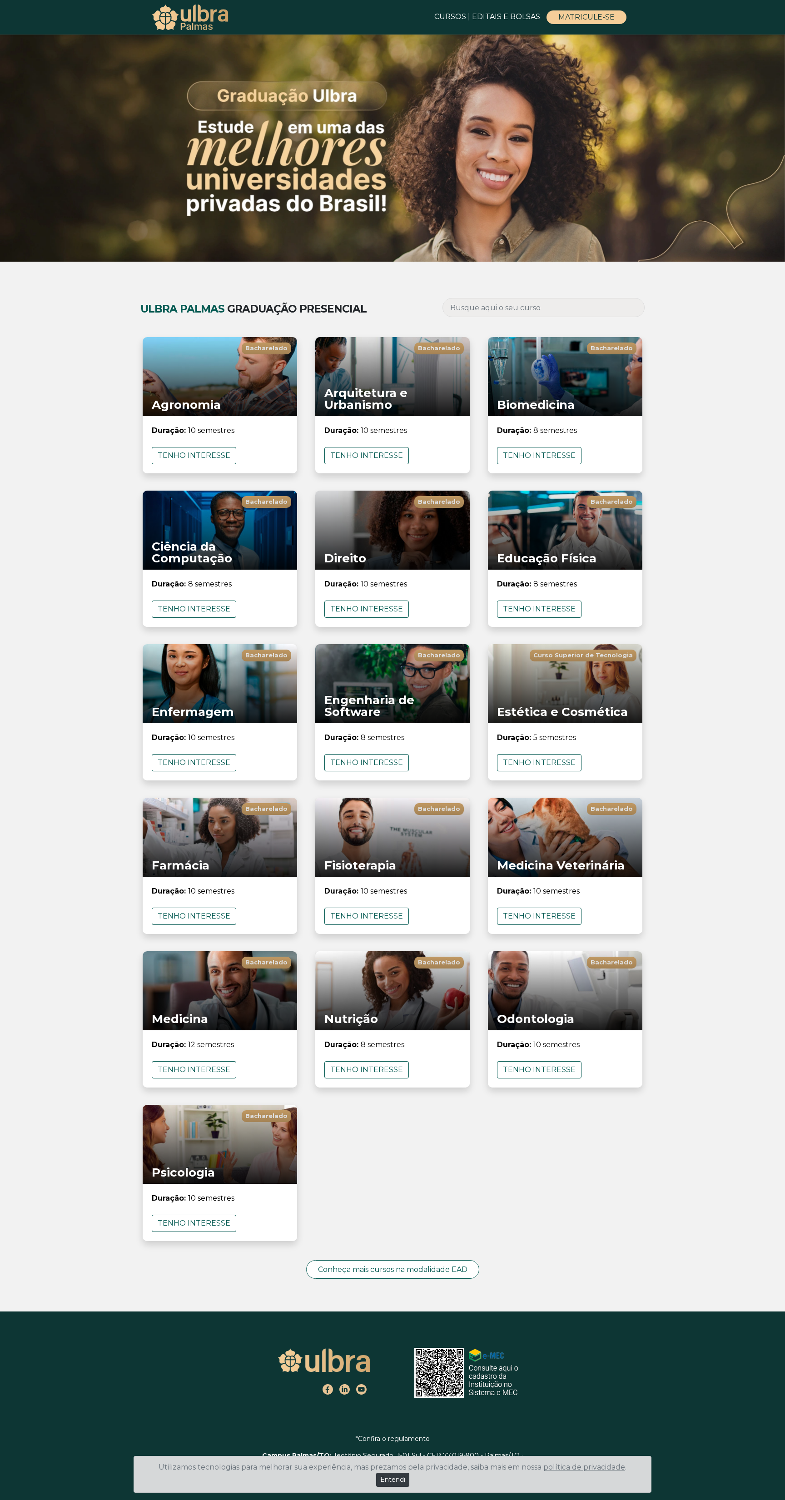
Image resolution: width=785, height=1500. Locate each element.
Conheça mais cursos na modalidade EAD (392, 1269)
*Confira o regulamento (393, 1439)
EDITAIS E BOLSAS (507, 16)
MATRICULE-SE (586, 17)
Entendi (392, 1479)
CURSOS (450, 16)
